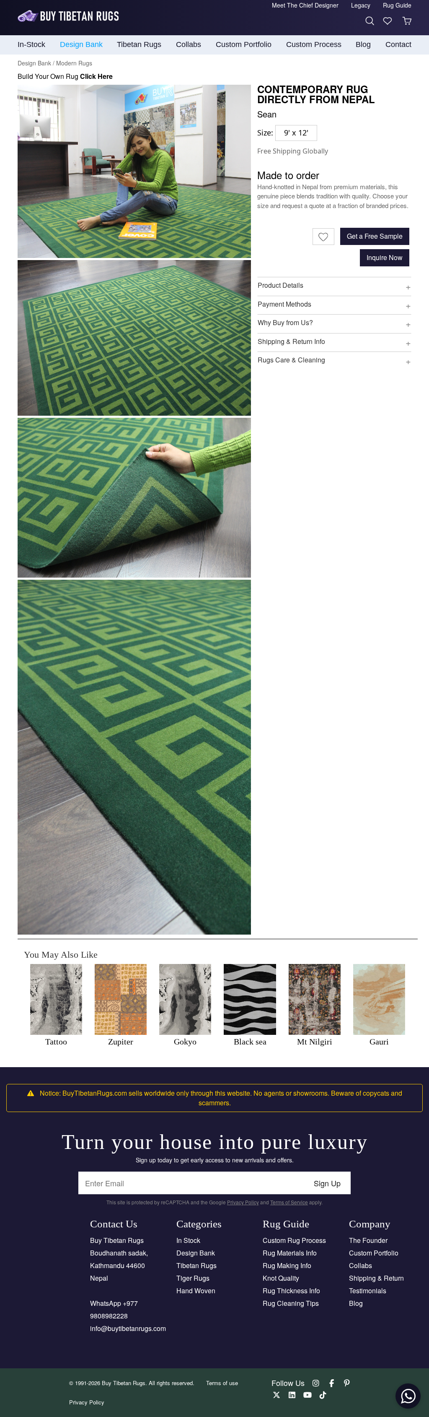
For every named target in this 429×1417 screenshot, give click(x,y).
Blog (363, 44)
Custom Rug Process (294, 1240)
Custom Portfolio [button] (243, 44)
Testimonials (367, 1290)
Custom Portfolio (373, 1253)
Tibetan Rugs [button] (139, 44)
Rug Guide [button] (397, 5)
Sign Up (327, 1182)
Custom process (313, 44)
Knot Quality (281, 1278)
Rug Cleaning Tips (291, 1303)
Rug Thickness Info (291, 1290)
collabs (188, 44)
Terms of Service (289, 1202)
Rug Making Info (287, 1265)
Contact (398, 44)
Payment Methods (284, 304)
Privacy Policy (243, 1202)
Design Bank (195, 1253)
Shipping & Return (376, 1278)
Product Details (280, 285)
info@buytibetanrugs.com (128, 1328)
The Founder (368, 1240)
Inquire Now (385, 257)
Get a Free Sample (375, 236)
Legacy (360, 5)
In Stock (188, 1240)
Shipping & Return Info (291, 341)
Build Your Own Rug (65, 76)
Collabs (360, 1265)
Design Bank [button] (81, 44)
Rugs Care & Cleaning (291, 360)
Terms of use (222, 1383)
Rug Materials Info (290, 1253)
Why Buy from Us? (285, 322)
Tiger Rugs (192, 1278)
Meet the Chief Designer (305, 5)
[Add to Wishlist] (323, 236)
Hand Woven (195, 1290)
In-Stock (31, 44)
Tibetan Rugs (196, 1265)
